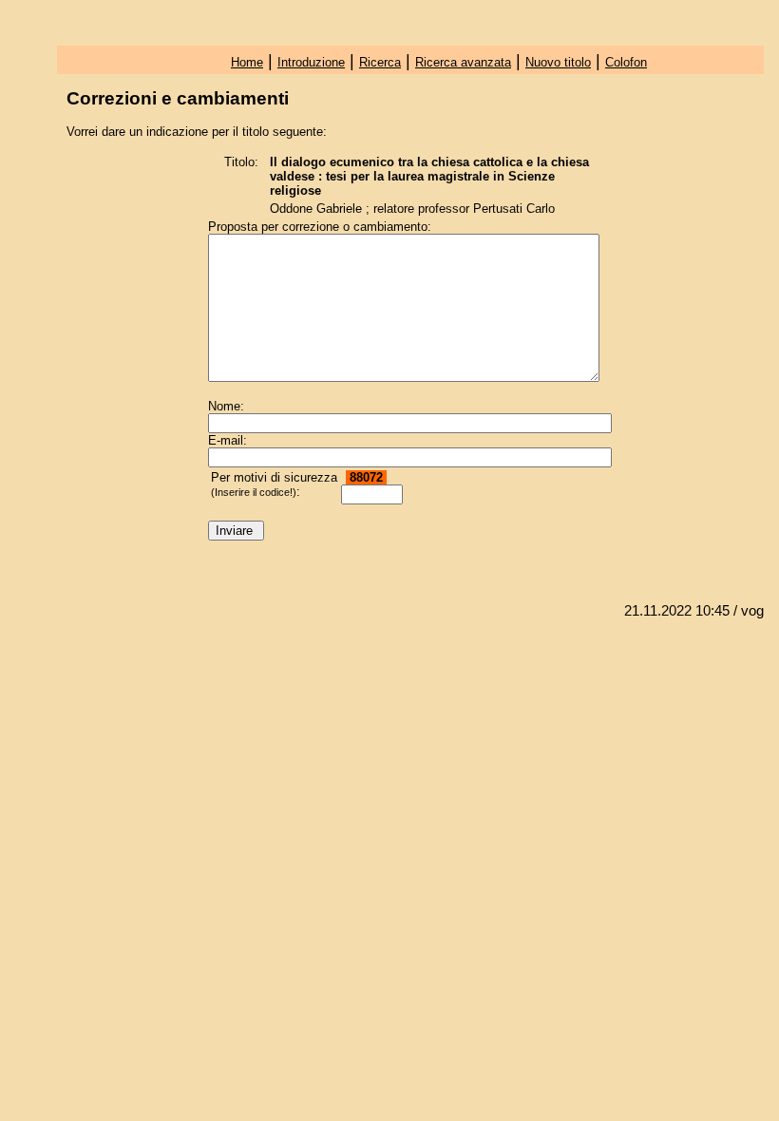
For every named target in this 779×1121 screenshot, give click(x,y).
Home (247, 62)
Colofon (626, 62)
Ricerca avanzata (463, 62)
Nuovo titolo (558, 62)
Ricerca (380, 62)
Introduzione (311, 62)
